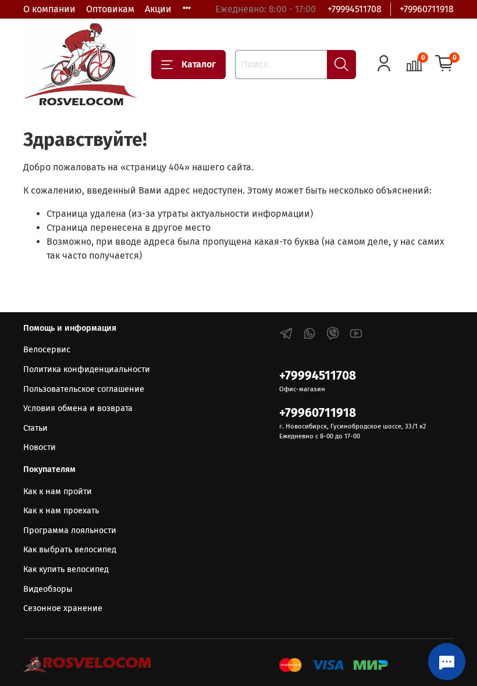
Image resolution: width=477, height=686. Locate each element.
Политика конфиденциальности (86, 369)
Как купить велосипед (66, 569)
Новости (39, 447)
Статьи (35, 428)
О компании (49, 9)
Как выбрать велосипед (69, 550)
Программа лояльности (69, 530)
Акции (158, 9)
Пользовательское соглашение (83, 389)
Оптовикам (110, 9)
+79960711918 (427, 9)
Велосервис (46, 350)
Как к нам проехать (61, 511)
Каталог (198, 64)
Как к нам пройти (57, 491)
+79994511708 (355, 9)
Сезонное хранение (62, 608)
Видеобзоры (48, 589)
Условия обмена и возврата (78, 408)
